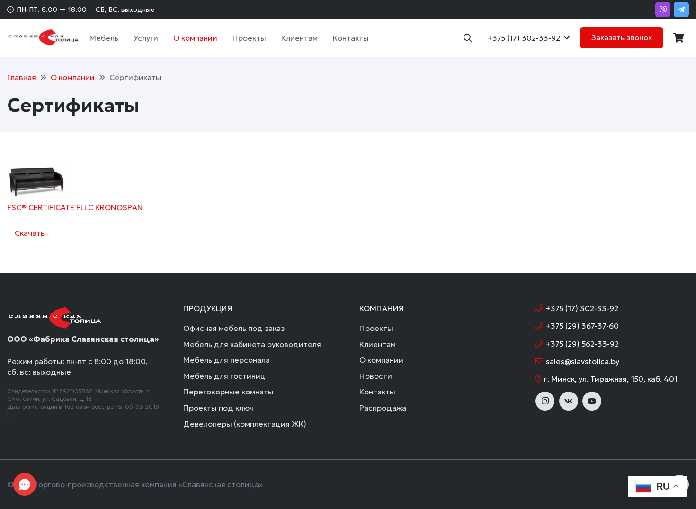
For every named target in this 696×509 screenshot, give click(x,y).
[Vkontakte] (568, 401)
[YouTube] (591, 401)
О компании (381, 360)
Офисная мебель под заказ (234, 328)
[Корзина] (678, 38)
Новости (375, 376)
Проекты (376, 328)
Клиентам (377, 344)
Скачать (30, 233)
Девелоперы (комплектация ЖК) (244, 424)
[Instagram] (544, 401)
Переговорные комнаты (228, 391)
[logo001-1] (43, 38)
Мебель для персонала (226, 360)
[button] (123, 38)
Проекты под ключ (218, 407)
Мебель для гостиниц (224, 376)
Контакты (377, 391)
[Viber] (662, 9)
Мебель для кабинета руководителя (252, 344)
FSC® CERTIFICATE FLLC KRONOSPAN (75, 207)
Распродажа (382, 407)
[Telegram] (681, 9)
